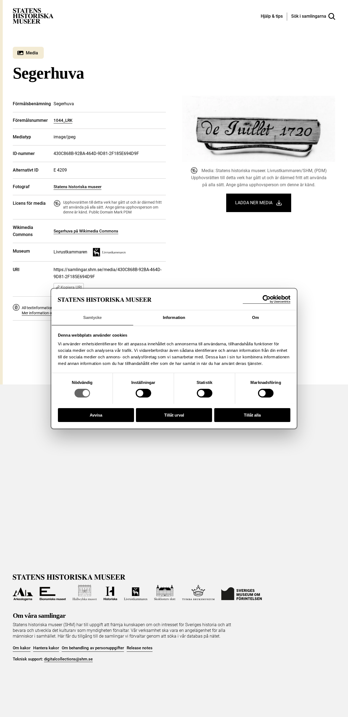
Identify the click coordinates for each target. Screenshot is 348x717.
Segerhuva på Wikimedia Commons (86, 231)
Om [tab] (255, 317)
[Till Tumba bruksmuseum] (198, 593)
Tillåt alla (252, 414)
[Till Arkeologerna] (23, 593)
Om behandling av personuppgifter (93, 647)
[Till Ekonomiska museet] (53, 593)
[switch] (143, 393)
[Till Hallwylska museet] (85, 593)
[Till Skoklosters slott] (164, 593)
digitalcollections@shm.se (68, 659)
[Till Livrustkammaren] (135, 593)
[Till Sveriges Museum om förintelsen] (241, 593)
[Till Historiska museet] (110, 593)
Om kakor (21, 647)
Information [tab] (174, 317)
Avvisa (96, 414)
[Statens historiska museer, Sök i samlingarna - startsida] (33, 15)
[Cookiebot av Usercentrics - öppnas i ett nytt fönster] (266, 299)
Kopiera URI (71, 287)
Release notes (140, 647)
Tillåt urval (174, 414)
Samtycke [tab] (92, 317)
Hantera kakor (46, 647)
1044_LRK (63, 120)
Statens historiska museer (77, 186)
